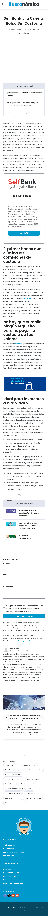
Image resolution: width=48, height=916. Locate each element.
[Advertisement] (24, 57)
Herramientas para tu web (13, 852)
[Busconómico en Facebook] (5, 895)
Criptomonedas (35, 770)
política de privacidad (23, 641)
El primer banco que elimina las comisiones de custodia (24, 94)
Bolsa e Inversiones (13, 774)
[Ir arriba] (43, 912)
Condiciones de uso (11, 873)
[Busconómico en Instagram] (13, 895)
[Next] (41, 718)
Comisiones (10, 784)
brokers (18, 343)
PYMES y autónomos (33, 798)
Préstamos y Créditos (27, 765)
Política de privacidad (11, 876)
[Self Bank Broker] (22, 184)
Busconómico (15, 30)
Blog (27, 30)
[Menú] (43, 4)
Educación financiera (14, 789)
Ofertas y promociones (14, 803)
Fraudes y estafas (12, 793)
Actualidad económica (28, 784)
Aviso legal (7, 869)
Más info (24, 233)
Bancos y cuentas (34, 779)
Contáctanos (8, 849)
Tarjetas (8, 770)
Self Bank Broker (22, 196)
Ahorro (30, 789)
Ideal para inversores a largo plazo (19, 113)
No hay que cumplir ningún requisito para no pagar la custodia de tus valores (23, 104)
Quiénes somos (9, 845)
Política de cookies (10, 880)
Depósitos (20, 770)
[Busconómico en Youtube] (17, 895)
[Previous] (6, 718)
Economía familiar (12, 798)
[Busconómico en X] (9, 895)
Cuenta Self (26, 298)
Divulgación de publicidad (13, 883)
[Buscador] (3, 4)
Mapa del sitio (8, 856)
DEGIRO (39, 269)
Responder (32, 651)
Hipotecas (9, 765)
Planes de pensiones (14, 779)
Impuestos (28, 793)
